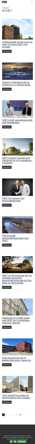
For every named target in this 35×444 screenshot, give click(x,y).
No (15, 441)
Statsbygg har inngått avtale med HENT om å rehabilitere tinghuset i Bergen (16, 320)
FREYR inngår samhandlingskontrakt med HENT (15, 238)
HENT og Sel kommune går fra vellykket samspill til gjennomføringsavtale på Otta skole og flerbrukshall (17, 279)
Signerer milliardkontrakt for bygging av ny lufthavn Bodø (16, 83)
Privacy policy (21, 441)
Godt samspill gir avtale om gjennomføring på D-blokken (16, 396)
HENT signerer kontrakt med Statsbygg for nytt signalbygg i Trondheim (17, 160)
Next (20, 414)
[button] (32, 2)
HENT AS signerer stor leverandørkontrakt (13, 199)
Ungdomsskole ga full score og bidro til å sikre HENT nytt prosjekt (17, 44)
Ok (11, 441)
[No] (33, 439)
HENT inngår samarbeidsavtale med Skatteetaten (17, 121)
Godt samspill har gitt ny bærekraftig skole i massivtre (16, 359)
